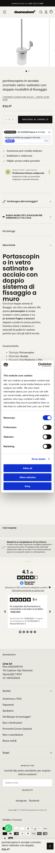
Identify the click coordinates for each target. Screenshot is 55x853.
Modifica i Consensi (12, 820)
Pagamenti (8, 704)
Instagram (21, 800)
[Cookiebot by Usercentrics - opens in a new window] (38, 365)
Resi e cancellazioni (13, 734)
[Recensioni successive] (50, 611)
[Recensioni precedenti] (5, 611)
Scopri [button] (6, 752)
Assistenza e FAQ (12, 698)
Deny (27, 486)
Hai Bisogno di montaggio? (17, 716)
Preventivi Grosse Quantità (17, 728)
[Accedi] (46, 11)
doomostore (9, 654)
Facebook (34, 800)
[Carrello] (51, 12)
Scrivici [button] (7, 691)
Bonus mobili (9, 740)
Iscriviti (27, 790)
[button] (4, 12)
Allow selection (27, 477)
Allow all (27, 468)
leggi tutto (15, 611)
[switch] (47, 427)
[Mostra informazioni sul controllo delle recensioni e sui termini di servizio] (49, 587)
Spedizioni (8, 710)
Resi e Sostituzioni (12, 722)
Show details (39, 459)
